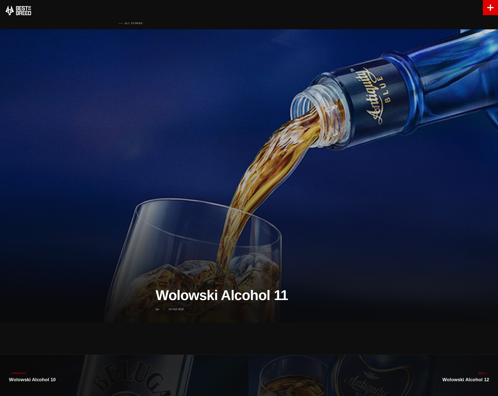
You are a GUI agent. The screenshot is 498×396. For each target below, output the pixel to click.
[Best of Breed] (18, 10)
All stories (134, 23)
